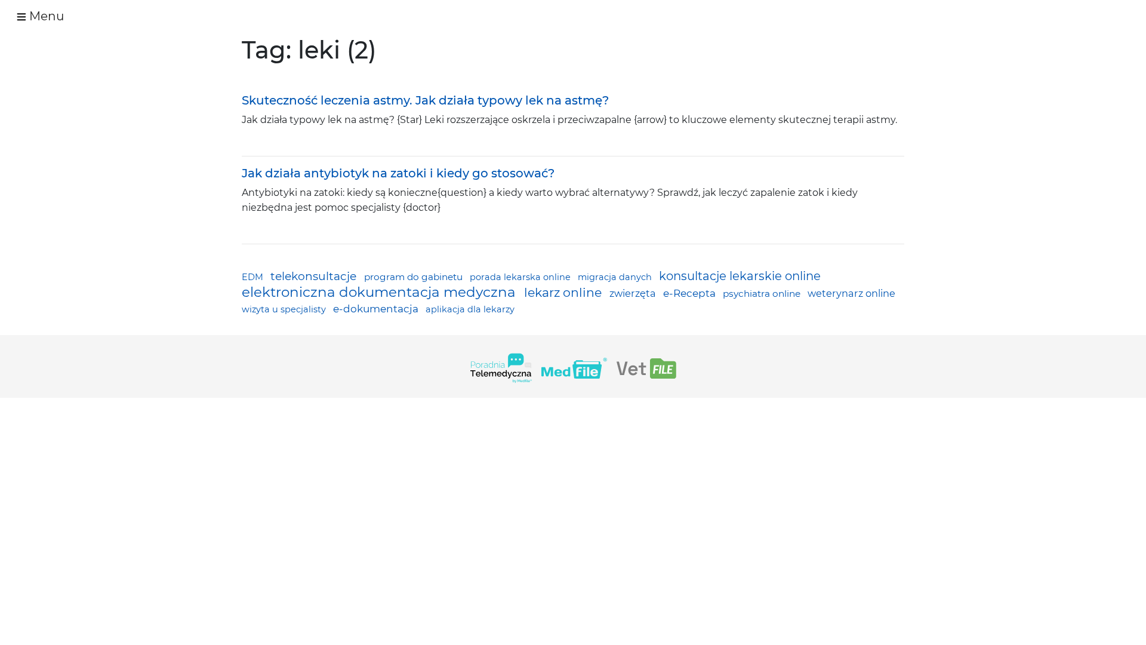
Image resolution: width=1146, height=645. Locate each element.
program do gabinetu (414, 276)
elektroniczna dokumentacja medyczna (380, 292)
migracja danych (616, 277)
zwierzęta (633, 293)
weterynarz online (851, 293)
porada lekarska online (521, 277)
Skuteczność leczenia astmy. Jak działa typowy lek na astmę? (425, 100)
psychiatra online (763, 293)
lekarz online (564, 292)
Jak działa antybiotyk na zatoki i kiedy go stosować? (398, 173)
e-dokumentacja (377, 308)
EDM (254, 277)
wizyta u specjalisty (285, 309)
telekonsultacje (314, 276)
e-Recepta (690, 293)
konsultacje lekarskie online (740, 276)
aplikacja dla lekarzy (470, 309)
